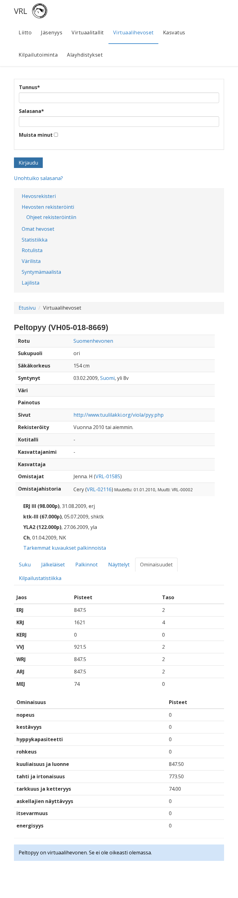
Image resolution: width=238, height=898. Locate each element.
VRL (20, 11)
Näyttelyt (119, 564)
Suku (25, 564)
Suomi (107, 378)
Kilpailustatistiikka (40, 578)
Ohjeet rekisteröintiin (51, 217)
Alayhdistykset (85, 54)
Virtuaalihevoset (133, 32)
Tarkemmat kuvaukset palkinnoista (64, 547)
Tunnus (29, 87)
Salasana (31, 111)
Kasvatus (174, 32)
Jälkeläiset (53, 564)
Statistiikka (34, 239)
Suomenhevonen (93, 340)
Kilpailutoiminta (38, 54)
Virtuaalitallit (88, 32)
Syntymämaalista (41, 272)
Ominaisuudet (156, 564)
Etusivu (27, 307)
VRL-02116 (99, 489)
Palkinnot (86, 564)
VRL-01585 (107, 476)
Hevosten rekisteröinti (48, 207)
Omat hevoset (38, 229)
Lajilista (30, 282)
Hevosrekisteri (39, 196)
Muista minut (36, 134)
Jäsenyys (51, 32)
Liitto (25, 32)
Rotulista (32, 250)
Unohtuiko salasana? (38, 178)
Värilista (31, 261)
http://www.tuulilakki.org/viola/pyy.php (118, 414)
